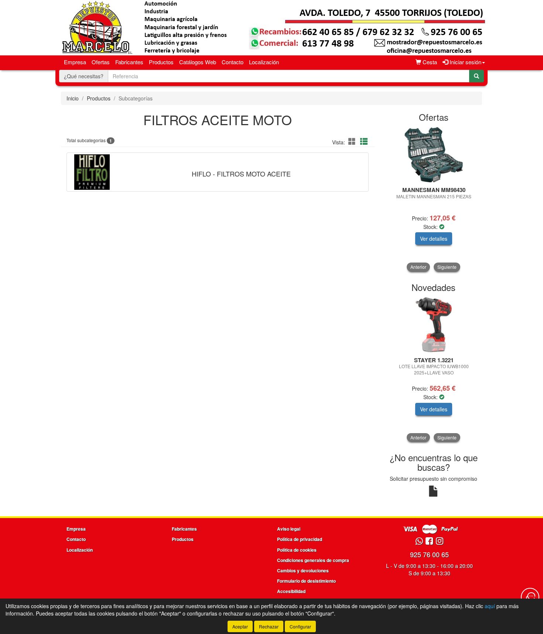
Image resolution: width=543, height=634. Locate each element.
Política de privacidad (299, 539)
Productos (161, 62)
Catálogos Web (197, 62)
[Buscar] (476, 76)
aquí (490, 606)
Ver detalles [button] (433, 238)
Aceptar (240, 626)
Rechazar (269, 626)
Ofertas (101, 62)
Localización (264, 62)
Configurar (300, 626)
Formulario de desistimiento (306, 581)
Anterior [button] (418, 267)
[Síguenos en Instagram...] (440, 541)
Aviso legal (288, 528)
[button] (353, 141)
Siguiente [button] (447, 267)
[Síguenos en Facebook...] (429, 541)
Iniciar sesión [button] (464, 62)
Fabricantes (129, 62)
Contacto (232, 62)
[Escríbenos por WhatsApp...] (419, 541)
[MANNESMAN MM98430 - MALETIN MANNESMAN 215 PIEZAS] (434, 154)
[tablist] (433, 199)
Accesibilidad (291, 591)
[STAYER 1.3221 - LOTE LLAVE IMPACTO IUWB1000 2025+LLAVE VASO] (434, 325)
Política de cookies (297, 549)
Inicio (72, 98)
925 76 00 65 (429, 554)
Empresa (75, 62)
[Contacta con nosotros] (530, 597)
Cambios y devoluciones (303, 570)
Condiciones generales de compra (313, 560)
